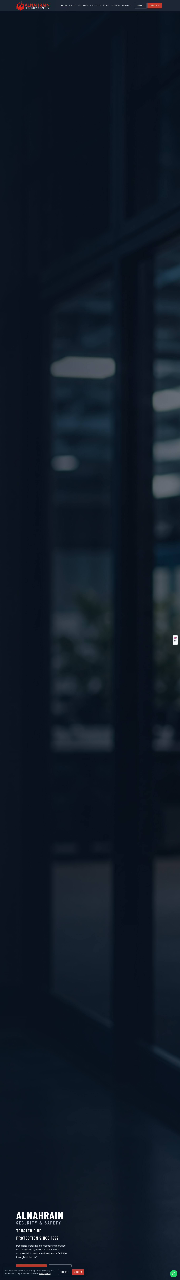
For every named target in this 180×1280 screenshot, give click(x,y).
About (73, 5)
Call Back (154, 5)
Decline (64, 1272)
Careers (115, 5)
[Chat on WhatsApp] (173, 1273)
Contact (127, 5)
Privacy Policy (44, 1273)
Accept (78, 1272)
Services (83, 5)
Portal (140, 5)
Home (64, 5)
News (106, 5)
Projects (95, 5)
